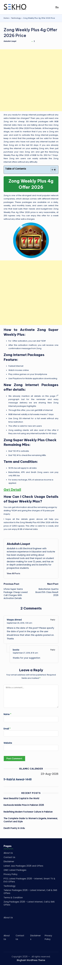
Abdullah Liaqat (18, 544)
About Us (8, 853)
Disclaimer (9, 861)
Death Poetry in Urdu (14, 828)
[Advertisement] (31, 80)
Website (8, 743)
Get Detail (12, 489)
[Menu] (56, 7)
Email (7, 728)
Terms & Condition (13, 897)
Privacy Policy (10, 874)
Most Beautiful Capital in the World (21, 798)
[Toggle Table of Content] (51, 169)
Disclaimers (35, 937)
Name (7, 714)
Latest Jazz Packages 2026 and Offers (23, 865)
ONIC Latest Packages (15, 870)
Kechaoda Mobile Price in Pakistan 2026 (24, 805)
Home (6, 18)
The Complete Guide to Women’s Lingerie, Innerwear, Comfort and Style (31, 820)
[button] (13, 573)
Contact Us (9, 857)
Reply (52, 619)
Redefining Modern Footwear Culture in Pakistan (28, 811)
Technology (16, 18)
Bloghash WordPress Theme (31, 960)
